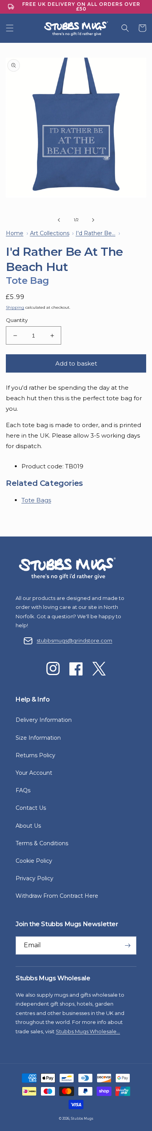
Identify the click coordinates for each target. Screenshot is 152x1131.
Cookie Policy (34, 860)
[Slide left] (58, 220)
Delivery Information (44, 719)
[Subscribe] (127, 945)
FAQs (23, 790)
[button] (9, 28)
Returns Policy (35, 755)
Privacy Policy (34, 878)
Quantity (17, 320)
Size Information (38, 737)
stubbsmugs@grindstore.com (74, 640)
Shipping (15, 307)
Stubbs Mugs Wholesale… (88, 1031)
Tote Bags (36, 500)
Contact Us (31, 807)
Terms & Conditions (42, 843)
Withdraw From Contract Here (57, 895)
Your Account (34, 772)
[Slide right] (93, 220)
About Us (28, 825)
